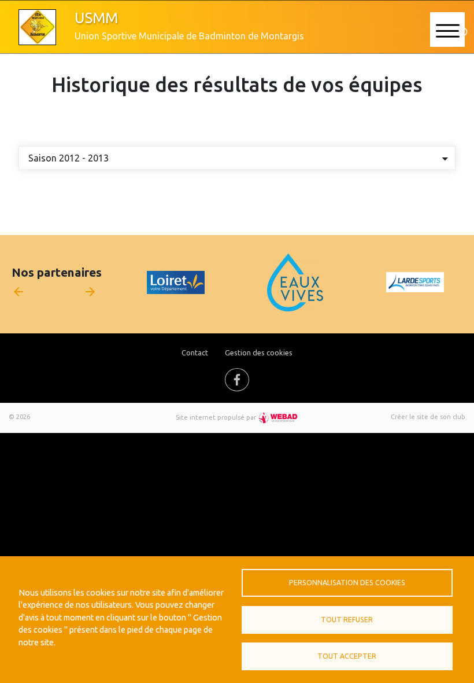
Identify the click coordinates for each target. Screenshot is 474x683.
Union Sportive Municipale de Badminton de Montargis (189, 36)
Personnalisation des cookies (347, 582)
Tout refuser (347, 619)
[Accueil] (37, 27)
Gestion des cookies (258, 352)
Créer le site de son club (428, 416)
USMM (96, 17)
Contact (195, 352)
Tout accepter (346, 656)
